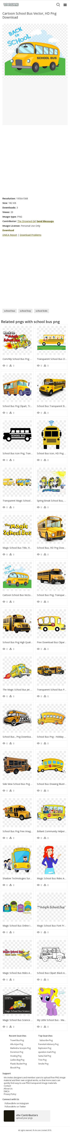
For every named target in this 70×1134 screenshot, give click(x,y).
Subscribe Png (46, 1040)
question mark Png (47, 1052)
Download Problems (30, 234)
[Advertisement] (35, 160)
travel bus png (17, 1040)
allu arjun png (16, 1044)
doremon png (16, 1052)
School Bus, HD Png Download (53, 547)
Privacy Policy (10, 1094)
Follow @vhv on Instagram (16, 1103)
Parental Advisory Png (48, 1044)
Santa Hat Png (44, 1056)
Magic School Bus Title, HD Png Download (25, 547)
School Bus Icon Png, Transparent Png (23, 453)
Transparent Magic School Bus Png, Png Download (30, 500)
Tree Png (42, 1059)
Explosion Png (44, 1048)
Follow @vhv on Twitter (15, 1106)
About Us (8, 1088)
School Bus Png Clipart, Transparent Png (24, 406)
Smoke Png (43, 1063)
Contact (7, 1085)
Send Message (45, 221)
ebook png (15, 1067)
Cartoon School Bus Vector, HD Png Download (27, 595)
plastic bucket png (18, 1063)
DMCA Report (9, 234)
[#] (35, 51)
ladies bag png (17, 1059)
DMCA (6, 1091)
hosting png (15, 1056)
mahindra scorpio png (20, 1048)
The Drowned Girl (26, 221)
